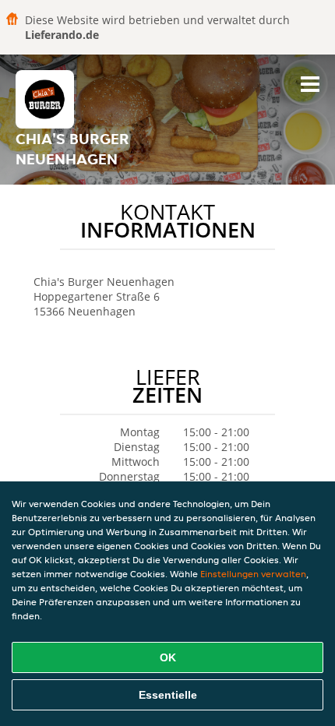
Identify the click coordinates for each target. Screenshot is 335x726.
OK (168, 657)
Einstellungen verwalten (253, 574)
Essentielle (168, 695)
